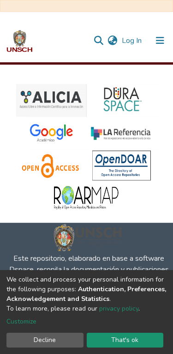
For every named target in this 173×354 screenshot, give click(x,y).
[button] (112, 40)
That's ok (124, 340)
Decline (45, 340)
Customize (21, 321)
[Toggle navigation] (160, 40)
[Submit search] (98, 41)
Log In (132, 41)
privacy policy (118, 308)
